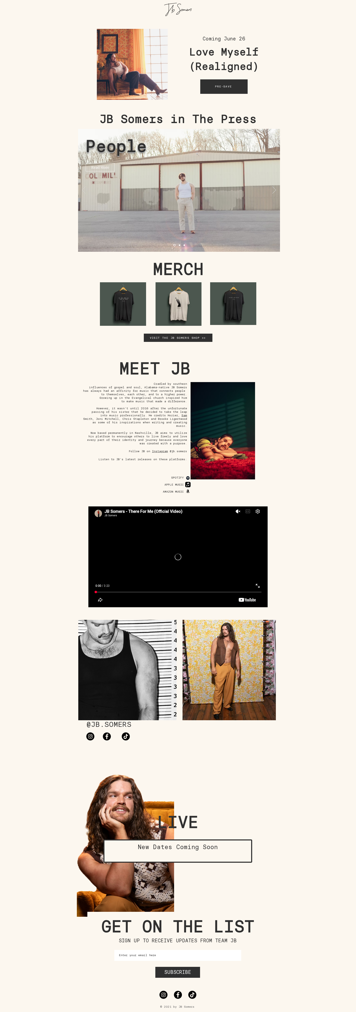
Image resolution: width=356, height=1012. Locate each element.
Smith (87, 419)
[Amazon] (188, 491)
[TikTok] (126, 736)
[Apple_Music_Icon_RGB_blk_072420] (188, 484)
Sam (184, 415)
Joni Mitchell (107, 419)
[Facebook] (107, 736)
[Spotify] (188, 478)
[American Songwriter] (179, 245)
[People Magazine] (174, 245)
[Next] (274, 190)
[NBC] (184, 245)
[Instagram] (90, 736)
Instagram (160, 451)
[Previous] (84, 190)
